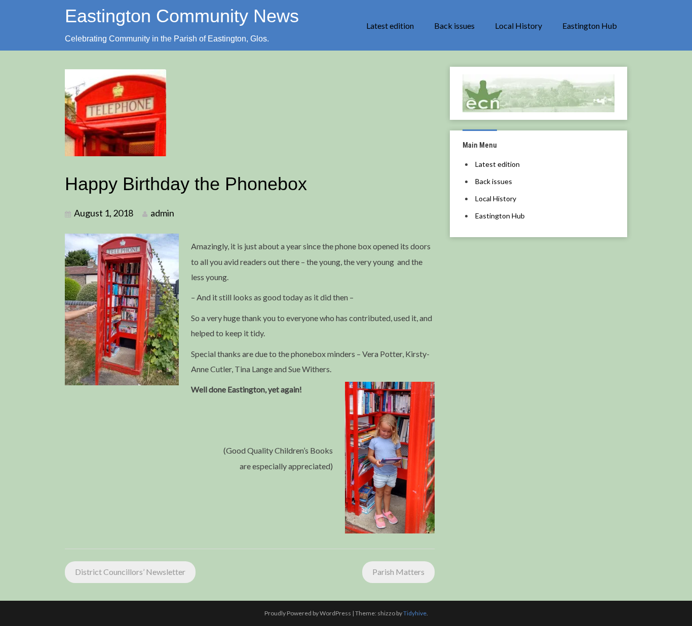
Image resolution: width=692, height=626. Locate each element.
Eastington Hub (589, 25)
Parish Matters (398, 571)
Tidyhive (415, 613)
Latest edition (390, 25)
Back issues (454, 25)
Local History (518, 25)
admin (162, 212)
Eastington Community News (182, 16)
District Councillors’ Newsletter (130, 571)
